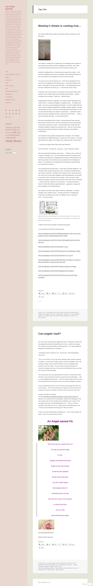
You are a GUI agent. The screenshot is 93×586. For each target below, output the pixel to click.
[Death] (20, 111)
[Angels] (13, 111)
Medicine (70, 568)
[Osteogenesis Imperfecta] (13, 114)
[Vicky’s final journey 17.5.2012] (10, 111)
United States (41, 569)
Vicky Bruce (8, 102)
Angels (7, 77)
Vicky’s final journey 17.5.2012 (12, 74)
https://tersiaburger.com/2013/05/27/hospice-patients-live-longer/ (57, 266)
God (44, 315)
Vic (46, 569)
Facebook (40, 566)
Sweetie (73, 315)
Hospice (76, 312)
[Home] (7, 111)
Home (6, 71)
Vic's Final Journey (9, 7)
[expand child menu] (21, 102)
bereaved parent (76, 314)
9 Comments (42, 317)
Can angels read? (49, 333)
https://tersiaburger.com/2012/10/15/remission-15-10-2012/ (55, 255)
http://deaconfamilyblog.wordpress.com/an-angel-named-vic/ (60, 396)
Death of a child (9, 85)
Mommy (61, 315)
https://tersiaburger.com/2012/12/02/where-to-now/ (53, 246)
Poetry (74, 568)
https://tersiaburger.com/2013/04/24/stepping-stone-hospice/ (56, 271)
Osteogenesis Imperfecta (11, 91)
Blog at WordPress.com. (44, 582)
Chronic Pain (8, 80)
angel (76, 564)
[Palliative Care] (17, 114)
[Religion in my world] (7, 117)
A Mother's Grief (11, 127)
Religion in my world (10, 99)
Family (18, 129)
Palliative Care (8, 94)
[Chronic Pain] (17, 111)
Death (6, 82)
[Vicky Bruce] (10, 117)
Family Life (8, 132)
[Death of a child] (7, 114)
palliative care (67, 315)
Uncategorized (11, 137)
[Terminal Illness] (20, 114)
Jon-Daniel (56, 315)
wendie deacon (51, 569)
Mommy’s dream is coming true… (59, 25)
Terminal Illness (9, 97)
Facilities (46, 566)
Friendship (51, 566)
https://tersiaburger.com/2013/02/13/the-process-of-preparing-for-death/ (59, 251)
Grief (6, 88)
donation (40, 315)
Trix (77, 315)
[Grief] (10, 114)
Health (47, 315)
